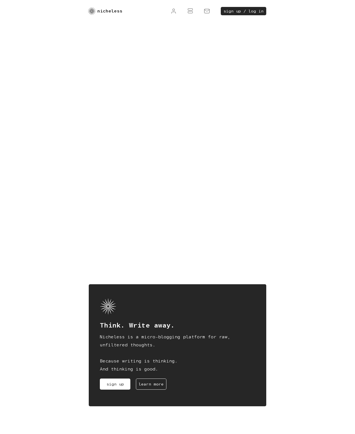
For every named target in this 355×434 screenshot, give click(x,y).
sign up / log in (243, 11)
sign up (115, 384)
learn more (151, 384)
